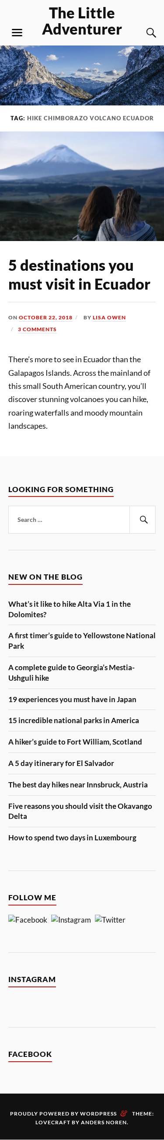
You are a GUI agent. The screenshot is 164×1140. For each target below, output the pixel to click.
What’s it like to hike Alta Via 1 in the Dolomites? (69, 609)
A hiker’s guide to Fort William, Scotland (75, 741)
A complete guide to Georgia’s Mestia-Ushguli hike (71, 672)
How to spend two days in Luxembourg (72, 837)
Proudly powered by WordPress (63, 1113)
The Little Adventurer (82, 20)
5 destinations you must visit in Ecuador (79, 274)
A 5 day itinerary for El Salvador (61, 763)
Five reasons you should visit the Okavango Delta (80, 811)
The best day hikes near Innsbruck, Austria (78, 784)
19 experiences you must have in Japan (72, 699)
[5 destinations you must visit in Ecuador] (82, 238)
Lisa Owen (109, 317)
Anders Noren (104, 1122)
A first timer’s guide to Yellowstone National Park (82, 640)
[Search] (142, 33)
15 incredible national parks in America (73, 720)
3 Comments (37, 329)
